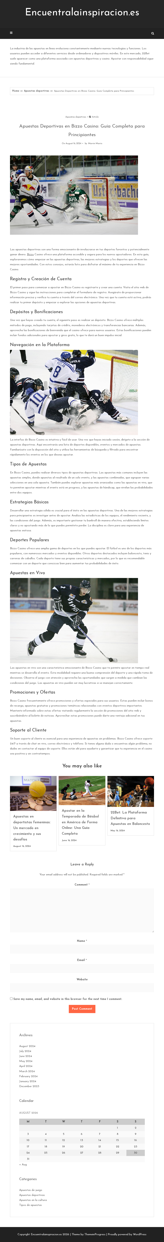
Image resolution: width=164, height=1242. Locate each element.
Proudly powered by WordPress (127, 1234)
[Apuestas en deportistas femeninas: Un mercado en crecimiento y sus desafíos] (33, 793)
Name (82, 941)
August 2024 (27, 1046)
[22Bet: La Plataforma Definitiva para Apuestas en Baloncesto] (130, 791)
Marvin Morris (95, 144)
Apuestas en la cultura (33, 1200)
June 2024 (25, 1056)
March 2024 (27, 1071)
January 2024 (27, 1081)
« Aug (23, 1164)
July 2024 (25, 1051)
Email (82, 960)
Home (15, 91)
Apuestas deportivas (36, 91)
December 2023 (29, 1086)
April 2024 (25, 1066)
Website (82, 979)
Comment (82, 884)
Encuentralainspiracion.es (82, 13)
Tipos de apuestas (30, 1205)
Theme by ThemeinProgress (88, 1234)
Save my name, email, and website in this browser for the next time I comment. (67, 999)
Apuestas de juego (30, 1190)
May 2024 (25, 1061)
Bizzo (30, 254)
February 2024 (28, 1076)
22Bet (146, 53)
